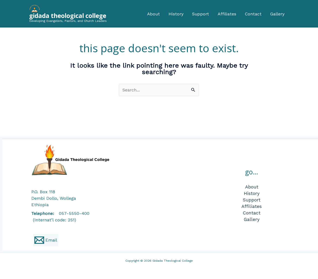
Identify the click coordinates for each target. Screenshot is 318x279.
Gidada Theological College (67, 15)
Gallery (277, 13)
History (176, 13)
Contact (253, 13)
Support (200, 13)
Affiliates (227, 13)
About (153, 13)
